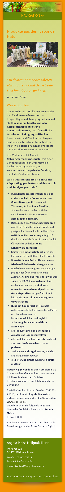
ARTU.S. (20, 476)
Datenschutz (51, 476)
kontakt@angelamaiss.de (30, 466)
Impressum (34, 476)
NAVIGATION (31, 15)
